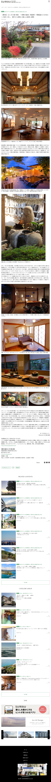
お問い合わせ (25, 757)
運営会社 (25, 755)
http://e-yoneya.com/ (6, 454)
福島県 (17, 467)
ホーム (25, 749)
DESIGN (25, 763)
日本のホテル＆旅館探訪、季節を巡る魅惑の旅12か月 (19, 7)
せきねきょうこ (6, 467)
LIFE (6, 7)
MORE (25, 582)
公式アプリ (25, 760)
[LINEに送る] (44, 462)
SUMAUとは (25, 752)
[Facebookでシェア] (49, 462)
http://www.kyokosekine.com (8, 445)
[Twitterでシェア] (46, 462)
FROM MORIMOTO (25, 776)
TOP (2, 7)
